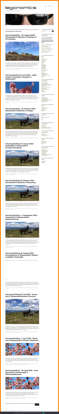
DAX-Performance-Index (45, 108)
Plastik (25, 208)
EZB (48, 46)
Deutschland (16, 246)
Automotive (19, 331)
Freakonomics (43, 64)
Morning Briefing (11, 68)
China (51, 44)
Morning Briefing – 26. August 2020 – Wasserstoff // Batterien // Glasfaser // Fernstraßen (21, 37)
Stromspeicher (23, 287)
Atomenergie (16, 397)
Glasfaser (33, 68)
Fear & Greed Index (44, 97)
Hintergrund (43, 162)
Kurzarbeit (29, 331)
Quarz (42, 69)
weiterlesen (31, 66)
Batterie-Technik (19, 68)
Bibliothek (49, 6)
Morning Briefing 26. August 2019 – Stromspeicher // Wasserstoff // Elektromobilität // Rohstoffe (21, 255)
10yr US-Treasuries (44, 141)
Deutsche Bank (50, 45)
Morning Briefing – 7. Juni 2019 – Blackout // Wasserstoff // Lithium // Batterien (22, 339)
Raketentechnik (29, 246)
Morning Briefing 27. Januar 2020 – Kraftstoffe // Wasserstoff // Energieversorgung (19, 146)
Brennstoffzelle (27, 397)
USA (51, 50)
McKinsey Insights (44, 88)
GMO (42, 86)
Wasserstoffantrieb (11, 69)
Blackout (17, 173)
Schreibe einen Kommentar (17, 69)
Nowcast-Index (44, 101)
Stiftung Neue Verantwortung (45, 89)
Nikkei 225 (43, 110)
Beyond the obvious (44, 60)
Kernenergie (11, 398)
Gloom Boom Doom (44, 65)
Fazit (42, 63)
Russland (43, 50)
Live (53, 6)
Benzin (15, 173)
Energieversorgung (23, 173)
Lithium (37, 363)
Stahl (42, 116)
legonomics (21, 7)
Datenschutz (15, 410)
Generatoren (32, 173)
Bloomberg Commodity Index (45, 117)
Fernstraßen (29, 68)
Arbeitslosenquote (43, 44)
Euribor (42, 143)
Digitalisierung (26, 68)
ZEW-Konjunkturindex (44, 99)
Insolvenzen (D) (44, 149)
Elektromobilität (16, 287)
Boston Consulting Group (45, 82)
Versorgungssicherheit (8, 364)
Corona (52, 44)
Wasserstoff (6, 69)
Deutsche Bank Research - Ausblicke (46, 84)
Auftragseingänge (47, 44)
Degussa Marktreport (44, 83)
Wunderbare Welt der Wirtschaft (46, 75)
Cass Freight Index (44, 125)
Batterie (15, 68)
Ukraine (49, 50)
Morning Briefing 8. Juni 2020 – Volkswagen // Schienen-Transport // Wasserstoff (21, 77)
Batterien (22, 68)
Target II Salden (44, 152)
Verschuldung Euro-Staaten (45, 135)
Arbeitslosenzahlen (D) (45, 151)
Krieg (49, 48)
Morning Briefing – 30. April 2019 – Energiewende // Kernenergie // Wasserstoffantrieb (22, 372)
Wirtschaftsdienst (44, 91)
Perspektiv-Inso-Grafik (45, 150)
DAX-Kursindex (44, 107)
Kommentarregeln (20, 410)
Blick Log (43, 58)
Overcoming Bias (44, 67)
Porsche (33, 331)
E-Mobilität (22, 208)
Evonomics (43, 62)
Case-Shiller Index (44, 153)
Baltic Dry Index (44, 126)
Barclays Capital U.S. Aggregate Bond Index (47, 154)
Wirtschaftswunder (44, 74)
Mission (45, 6)
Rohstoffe (20, 287)
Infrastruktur (35, 68)
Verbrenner (35, 173)
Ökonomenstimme (44, 68)
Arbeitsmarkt (16, 331)
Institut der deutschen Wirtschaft (46, 87)
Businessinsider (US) (44, 59)
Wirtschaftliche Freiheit (45, 73)
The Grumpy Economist (45, 70)
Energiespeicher (22, 246)
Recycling (27, 208)
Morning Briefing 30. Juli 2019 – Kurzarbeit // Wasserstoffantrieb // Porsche (21, 295)
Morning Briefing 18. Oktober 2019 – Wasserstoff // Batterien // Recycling (20, 181)
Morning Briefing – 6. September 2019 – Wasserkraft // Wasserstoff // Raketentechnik (21, 217)
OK (43, 412)
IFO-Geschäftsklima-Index (45, 98)
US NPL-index (43, 134)
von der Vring (43, 72)
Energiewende (28, 173)
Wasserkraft (33, 246)
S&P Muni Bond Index (44, 155)
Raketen (26, 246)
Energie (20, 173)
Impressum (11, 410)
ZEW (47, 52)
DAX (48, 45)
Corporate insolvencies (44, 45)
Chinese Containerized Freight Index (46, 127)
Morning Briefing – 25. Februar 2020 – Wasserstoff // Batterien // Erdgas (21, 110)
